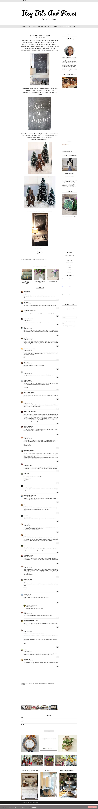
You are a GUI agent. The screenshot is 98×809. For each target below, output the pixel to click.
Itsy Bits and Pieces (26, 802)
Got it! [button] (92, 807)
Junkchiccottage (27, 291)
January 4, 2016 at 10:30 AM (28, 320)
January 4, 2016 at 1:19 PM (28, 339)
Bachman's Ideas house (69, 255)
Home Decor (26, 261)
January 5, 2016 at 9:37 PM (28, 506)
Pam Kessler (26, 302)
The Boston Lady (27, 659)
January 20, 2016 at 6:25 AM (28, 651)
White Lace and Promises (28, 555)
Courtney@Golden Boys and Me (30, 495)
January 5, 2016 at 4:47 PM (28, 496)
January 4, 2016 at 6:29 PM (28, 393)
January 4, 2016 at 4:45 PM (28, 363)
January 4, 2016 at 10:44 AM (28, 328)
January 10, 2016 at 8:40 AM (28, 621)
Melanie (25, 612)
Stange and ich (26, 473)
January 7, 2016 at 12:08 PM (28, 536)
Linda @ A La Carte (27, 380)
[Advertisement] (40, 695)
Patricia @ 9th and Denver (29, 426)
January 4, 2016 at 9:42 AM (27, 303)
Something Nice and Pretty (29, 450)
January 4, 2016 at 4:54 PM (28, 373)
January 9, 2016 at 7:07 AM (30, 606)
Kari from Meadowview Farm (31, 605)
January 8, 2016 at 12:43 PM (28, 567)
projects (31, 261)
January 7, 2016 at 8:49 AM (27, 525)
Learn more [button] (34, 807)
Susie (25, 485)
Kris (24, 504)
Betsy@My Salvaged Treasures (30, 310)
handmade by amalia (27, 594)
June (24, 566)
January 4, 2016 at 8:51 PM (28, 438)
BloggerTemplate (35, 802)
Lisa (24, 327)
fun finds (69, 267)
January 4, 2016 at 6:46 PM (28, 403)
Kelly (24, 545)
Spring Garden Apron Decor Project (69, 216)
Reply (57, 299)
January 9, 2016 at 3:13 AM (27, 595)
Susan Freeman (26, 437)
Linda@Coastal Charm (28, 579)
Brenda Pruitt (26, 362)
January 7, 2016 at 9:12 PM (28, 556)
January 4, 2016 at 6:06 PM (28, 381)
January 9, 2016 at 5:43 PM (28, 613)
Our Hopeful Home (27, 534)
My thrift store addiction (28, 338)
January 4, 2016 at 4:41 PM (28, 350)
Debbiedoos (26, 515)
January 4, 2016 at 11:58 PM (28, 465)
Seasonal (35, 261)
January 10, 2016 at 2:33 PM (28, 631)
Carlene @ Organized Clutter (29, 392)
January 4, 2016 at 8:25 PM (28, 427)
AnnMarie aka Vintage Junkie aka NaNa (31, 620)
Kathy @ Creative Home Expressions (31, 411)
